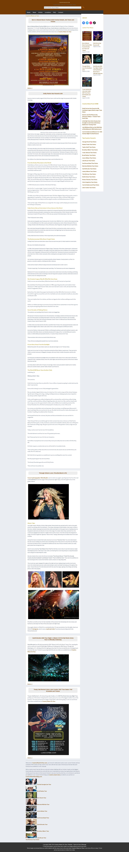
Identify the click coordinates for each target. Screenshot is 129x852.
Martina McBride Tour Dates (90, 166)
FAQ (54, 12)
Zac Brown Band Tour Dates (90, 163)
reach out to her (50, 629)
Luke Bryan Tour (41, 837)
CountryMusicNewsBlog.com (34, 776)
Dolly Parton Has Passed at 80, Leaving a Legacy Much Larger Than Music (92, 110)
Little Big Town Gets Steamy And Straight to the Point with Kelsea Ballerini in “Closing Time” (91, 122)
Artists (40, 12)
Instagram (35, 629)
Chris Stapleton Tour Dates (89, 182)
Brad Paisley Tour (42, 791)
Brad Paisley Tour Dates (89, 155)
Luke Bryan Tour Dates (88, 160)
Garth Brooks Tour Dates (89, 168)
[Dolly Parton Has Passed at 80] (98, 36)
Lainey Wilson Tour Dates (89, 171)
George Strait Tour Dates (89, 141)
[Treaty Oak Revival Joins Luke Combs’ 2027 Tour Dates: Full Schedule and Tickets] (87, 82)
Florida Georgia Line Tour (44, 784)
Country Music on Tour (78, 848)
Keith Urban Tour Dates (88, 176)
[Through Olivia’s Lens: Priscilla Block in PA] (87, 59)
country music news (54, 774)
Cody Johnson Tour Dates (89, 152)
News (34, 12)
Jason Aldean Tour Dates (89, 158)
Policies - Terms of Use (74, 844)
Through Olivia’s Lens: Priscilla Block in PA (53, 473)
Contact (60, 12)
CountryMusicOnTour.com (39, 762)
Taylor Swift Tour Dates (88, 147)
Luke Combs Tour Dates (89, 187)
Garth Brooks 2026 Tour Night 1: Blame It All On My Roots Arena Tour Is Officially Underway (52, 639)
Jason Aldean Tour (42, 811)
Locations (48, 12)
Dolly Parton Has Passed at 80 (53, 93)
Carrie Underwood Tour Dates (90, 185)
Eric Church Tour (41, 797)
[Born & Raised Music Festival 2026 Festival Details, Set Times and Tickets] (87, 36)
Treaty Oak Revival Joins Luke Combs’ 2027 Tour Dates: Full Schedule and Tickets (53, 690)
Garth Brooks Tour (42, 824)
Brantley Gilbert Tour (43, 831)
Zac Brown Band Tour (43, 817)
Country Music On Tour (64, 31)
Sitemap (84, 844)
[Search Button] (83, 7)
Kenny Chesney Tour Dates (89, 179)
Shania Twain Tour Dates (89, 144)
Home (28, 12)
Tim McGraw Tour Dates (32, 839)
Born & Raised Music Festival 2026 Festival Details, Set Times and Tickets (53, 20)
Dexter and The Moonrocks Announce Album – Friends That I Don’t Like (91, 116)
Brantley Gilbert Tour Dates (90, 150)
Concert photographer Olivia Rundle (38, 477)
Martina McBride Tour (43, 804)
